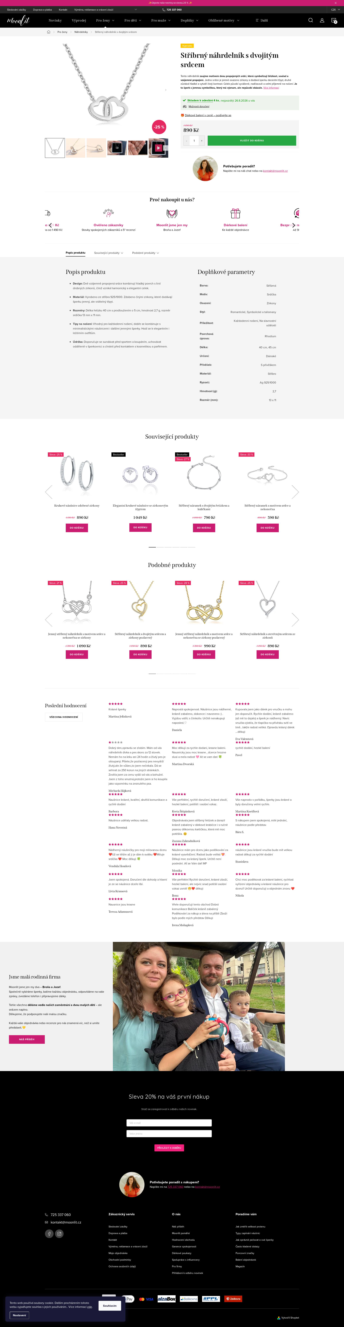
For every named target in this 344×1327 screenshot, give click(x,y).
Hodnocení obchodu (183, 1239)
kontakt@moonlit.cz (275, 171)
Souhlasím (110, 1306)
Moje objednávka (118, 1253)
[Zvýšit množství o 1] (202, 140)
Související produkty (107, 253)
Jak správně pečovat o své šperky (255, 1239)
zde (89, 1307)
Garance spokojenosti (184, 1246)
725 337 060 (175, 1187)
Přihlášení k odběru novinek (187, 1273)
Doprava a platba (42, 9)
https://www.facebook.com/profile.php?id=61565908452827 (49, 1233)
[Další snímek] (165, 90)
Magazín (240, 1266)
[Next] (293, 225)
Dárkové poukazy (181, 1253)
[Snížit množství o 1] (187, 140)
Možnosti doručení (199, 106)
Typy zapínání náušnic (248, 1233)
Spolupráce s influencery (186, 1259)
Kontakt (63, 9)
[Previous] (51, 225)
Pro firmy (177, 1266)
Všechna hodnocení (63, 717)
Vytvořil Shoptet (290, 1317)
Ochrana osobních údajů (122, 1266)
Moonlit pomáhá (181, 1233)
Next (295, 492)
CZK (333, 9)
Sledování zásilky (16, 9)
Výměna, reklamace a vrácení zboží (93, 9)
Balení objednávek (246, 1259)
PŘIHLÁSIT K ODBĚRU (169, 1147)
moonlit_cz (59, 1233)
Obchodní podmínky (120, 1260)
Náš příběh (27, 1039)
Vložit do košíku (252, 140)
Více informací (271, 88)
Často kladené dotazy (247, 1246)
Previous (48, 492)
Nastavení (19, 1315)
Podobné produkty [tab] (143, 253)
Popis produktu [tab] (75, 253)
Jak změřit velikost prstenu (250, 1226)
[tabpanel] (77, 496)
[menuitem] (55, 20)
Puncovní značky (245, 1253)
